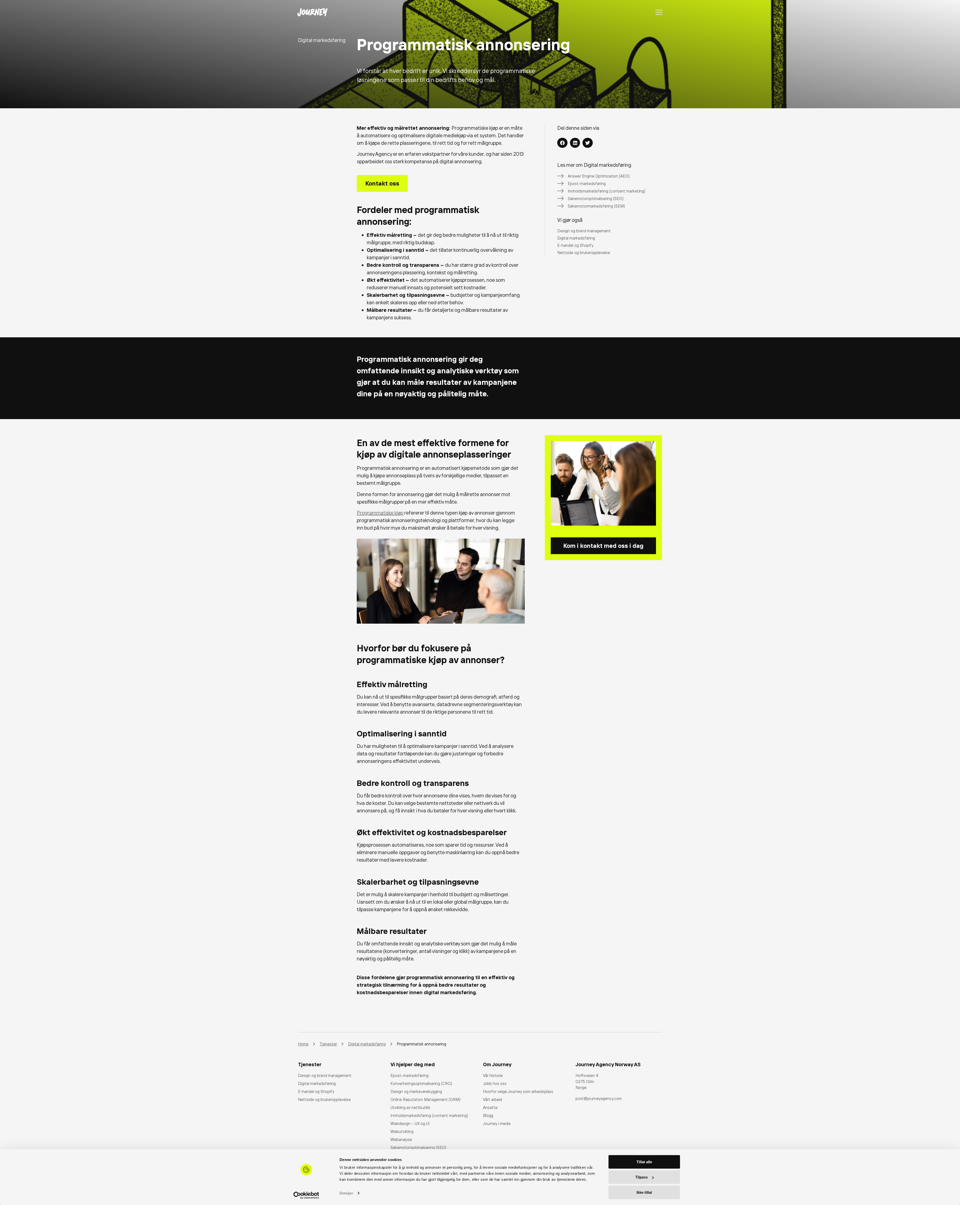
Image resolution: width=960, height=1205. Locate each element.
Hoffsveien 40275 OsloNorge (587, 1081)
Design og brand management (325, 1075)
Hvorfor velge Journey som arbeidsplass (518, 1091)
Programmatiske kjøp (380, 513)
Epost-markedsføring (409, 1075)
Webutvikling (402, 1131)
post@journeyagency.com (599, 1098)
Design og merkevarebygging (416, 1091)
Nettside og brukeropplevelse (324, 1099)
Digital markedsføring (317, 1083)
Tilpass (641, 1177)
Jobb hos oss (494, 1083)
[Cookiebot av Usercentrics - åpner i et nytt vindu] (306, 1195)
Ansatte (490, 1107)
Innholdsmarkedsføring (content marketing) (429, 1115)
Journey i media (496, 1123)
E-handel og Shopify (316, 1091)
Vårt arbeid (492, 1099)
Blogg (488, 1115)
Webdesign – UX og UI (410, 1123)
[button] (562, 143)
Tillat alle (644, 1162)
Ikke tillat (644, 1192)
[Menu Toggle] (659, 12)
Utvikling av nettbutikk (410, 1107)
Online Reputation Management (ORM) (425, 1099)
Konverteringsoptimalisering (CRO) (421, 1083)
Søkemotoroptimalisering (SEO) (418, 1147)
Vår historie (493, 1075)
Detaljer (346, 1193)
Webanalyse (401, 1139)
